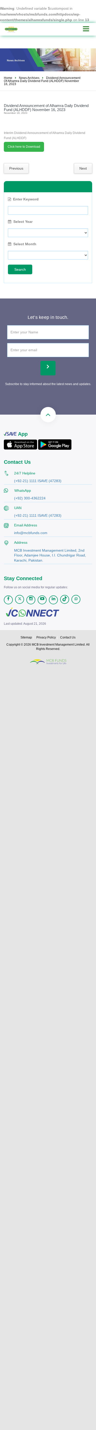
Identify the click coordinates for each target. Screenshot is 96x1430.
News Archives (29, 78)
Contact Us (68, 637)
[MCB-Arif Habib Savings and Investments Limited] (15, 29)
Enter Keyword (26, 199)
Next (83, 168)
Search (20, 269)
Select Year (23, 222)
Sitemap (26, 637)
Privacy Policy (46, 637)
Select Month (24, 244)
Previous (16, 168)
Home (8, 78)
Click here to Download (24, 146)
